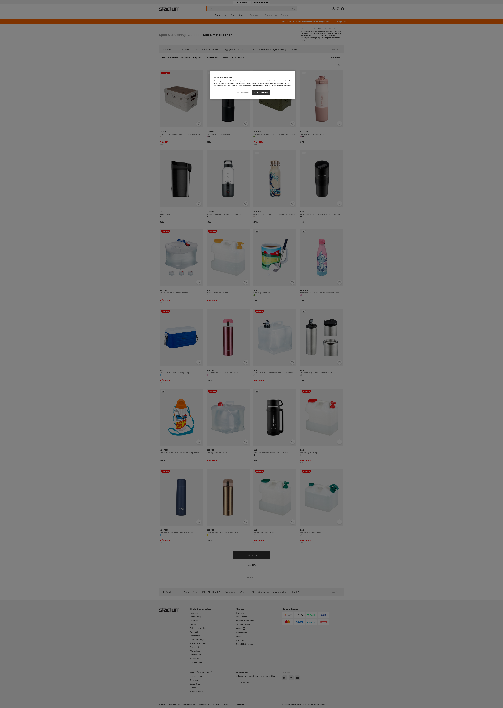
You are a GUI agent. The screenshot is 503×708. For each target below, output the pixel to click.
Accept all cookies (261, 92)
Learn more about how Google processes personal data (271, 85)
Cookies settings (242, 92)
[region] (252, 85)
